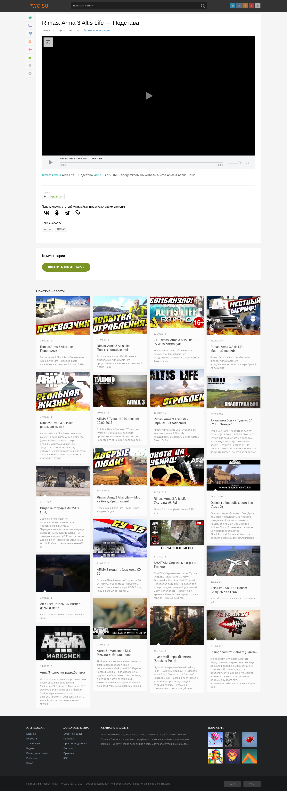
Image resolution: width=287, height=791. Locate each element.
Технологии (95, 30)
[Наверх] (30, 74)
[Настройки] (30, 66)
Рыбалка (31, 758)
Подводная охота (37, 753)
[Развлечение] (30, 58)
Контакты (69, 738)
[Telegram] (67, 213)
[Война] (30, 50)
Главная (31, 733)
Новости (31, 738)
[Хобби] (30, 42)
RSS (66, 758)
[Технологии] (30, 34)
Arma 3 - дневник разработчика (62, 672)
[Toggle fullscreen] (247, 162)
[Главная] (30, 18)
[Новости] (30, 26)
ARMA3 (61, 229)
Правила (68, 753)
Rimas (46, 175)
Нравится (56, 196)
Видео (30, 748)
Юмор (29, 763)
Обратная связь (73, 733)
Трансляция (33, 743)
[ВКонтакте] (46, 213)
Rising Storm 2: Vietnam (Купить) (233, 652)
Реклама (68, 748)
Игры (107, 30)
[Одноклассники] (57, 213)
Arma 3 (56, 175)
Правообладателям (75, 743)
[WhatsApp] (77, 213)
